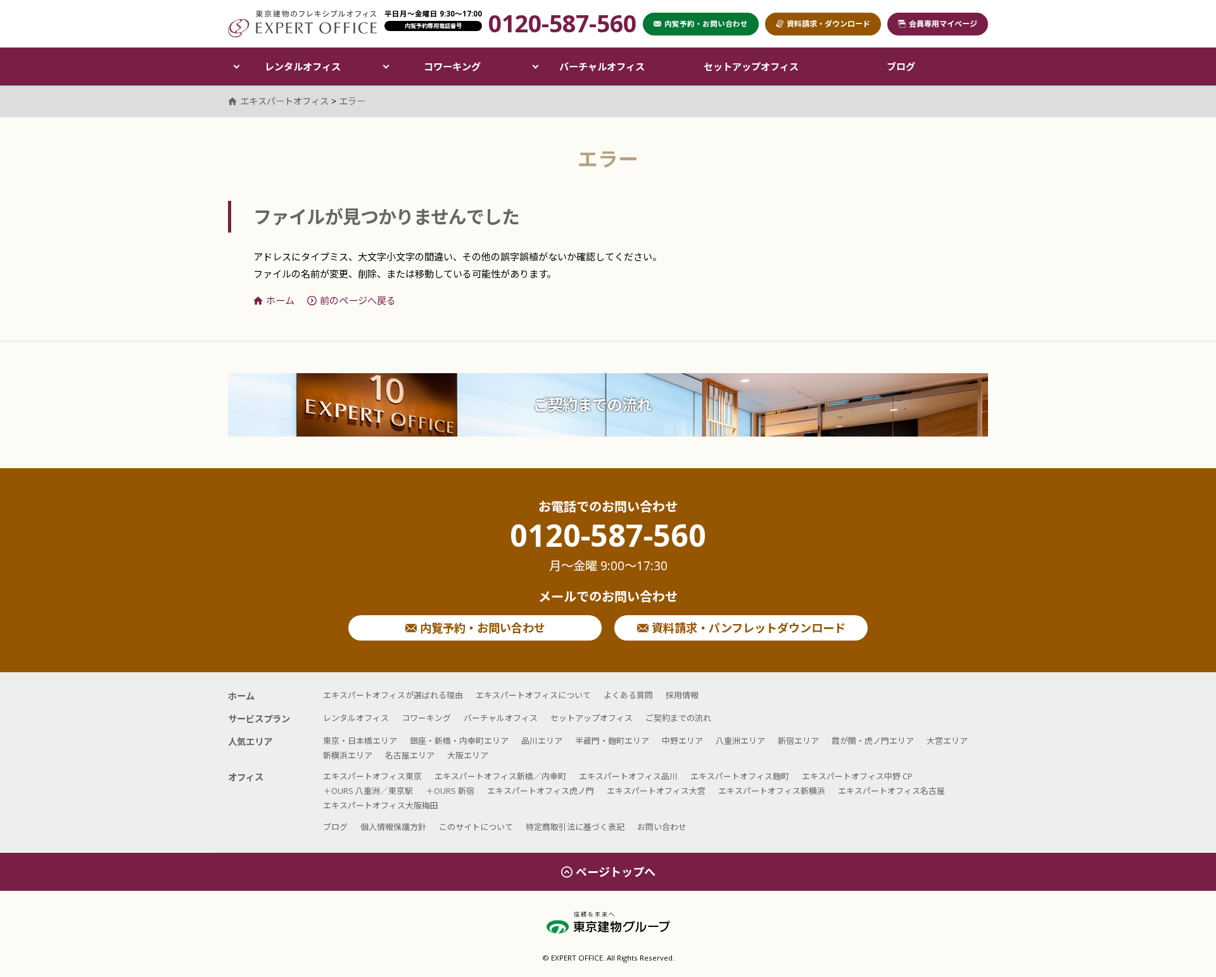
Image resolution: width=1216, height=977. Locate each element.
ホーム (280, 300)
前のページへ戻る (358, 300)
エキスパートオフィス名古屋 (891, 790)
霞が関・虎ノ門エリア (873, 740)
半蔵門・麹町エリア (612, 740)
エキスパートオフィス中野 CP (857, 776)
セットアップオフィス (751, 66)
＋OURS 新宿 (450, 790)
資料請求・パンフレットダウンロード (747, 627)
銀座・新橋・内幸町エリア (459, 740)
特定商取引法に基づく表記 (575, 827)
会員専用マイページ (943, 23)
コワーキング (452, 66)
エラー (352, 101)
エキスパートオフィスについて (533, 695)
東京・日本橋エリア (360, 740)
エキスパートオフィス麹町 (739, 776)
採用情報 (682, 695)
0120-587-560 (608, 547)
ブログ (901, 66)
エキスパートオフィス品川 (628, 776)
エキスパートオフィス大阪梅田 (380, 805)
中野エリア (682, 740)
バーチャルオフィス (602, 66)
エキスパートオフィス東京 (372, 776)
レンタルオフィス (303, 66)
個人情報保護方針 (393, 827)
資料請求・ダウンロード (828, 23)
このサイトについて (476, 827)
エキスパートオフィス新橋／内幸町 (500, 776)
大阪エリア (467, 755)
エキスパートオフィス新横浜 (771, 790)
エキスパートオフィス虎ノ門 (540, 790)
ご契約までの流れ (592, 404)
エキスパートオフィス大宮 (656, 790)
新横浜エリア (347, 755)
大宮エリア (947, 740)
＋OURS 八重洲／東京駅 (368, 790)
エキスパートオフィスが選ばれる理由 (393, 695)
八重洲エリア (740, 740)
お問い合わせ (662, 827)
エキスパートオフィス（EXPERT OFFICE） (302, 24)
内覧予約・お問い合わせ (481, 627)
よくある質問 (628, 695)
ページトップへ (616, 871)
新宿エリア (798, 740)
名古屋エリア (409, 755)
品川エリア (541, 740)
